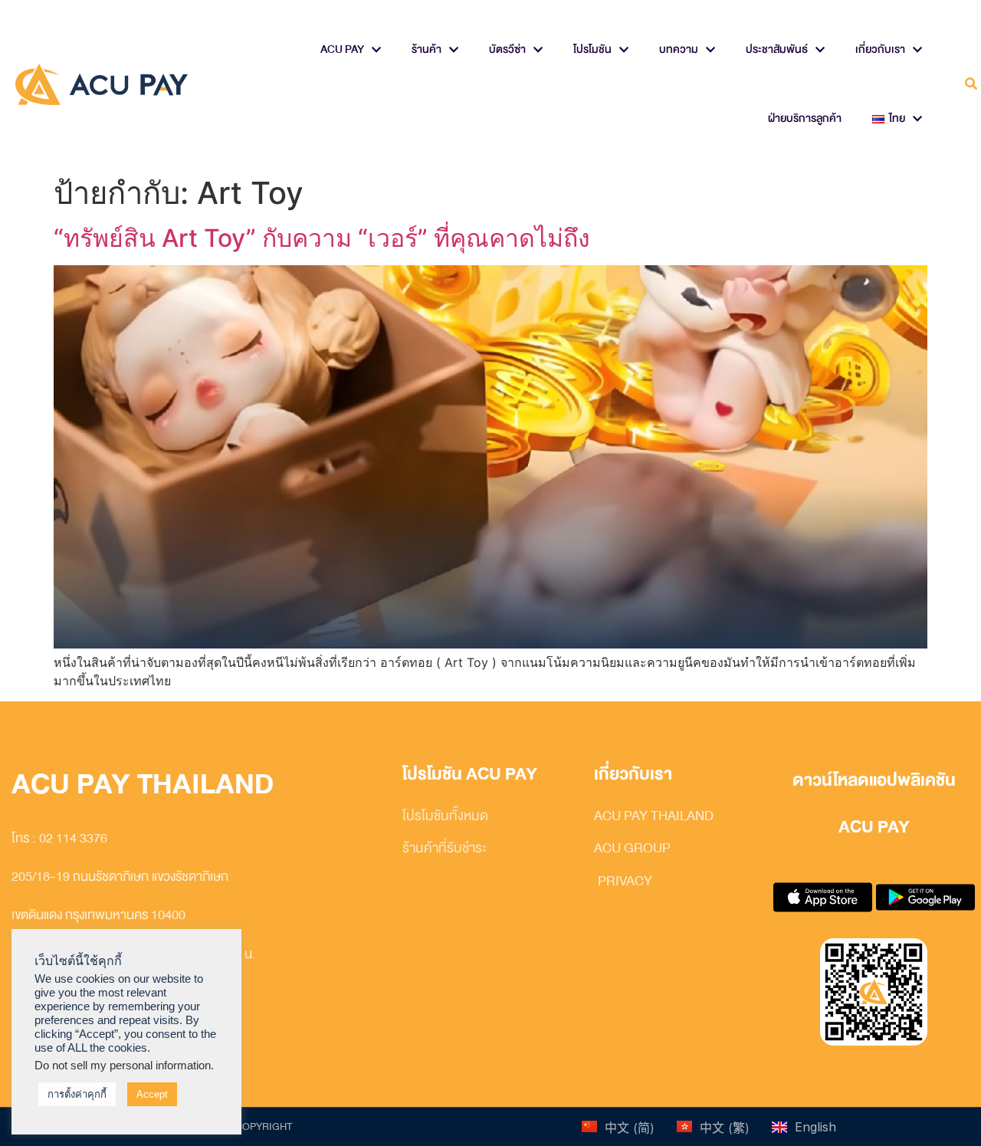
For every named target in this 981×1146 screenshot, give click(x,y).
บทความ (678, 49)
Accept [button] (152, 1094)
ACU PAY (342, 49)
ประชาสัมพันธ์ (777, 49)
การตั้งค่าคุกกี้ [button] (77, 1094)
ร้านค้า (426, 49)
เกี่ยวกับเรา (880, 49)
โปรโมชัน (592, 49)
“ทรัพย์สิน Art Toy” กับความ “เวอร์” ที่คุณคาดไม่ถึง (322, 238)
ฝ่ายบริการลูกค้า (805, 118)
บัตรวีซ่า (507, 49)
